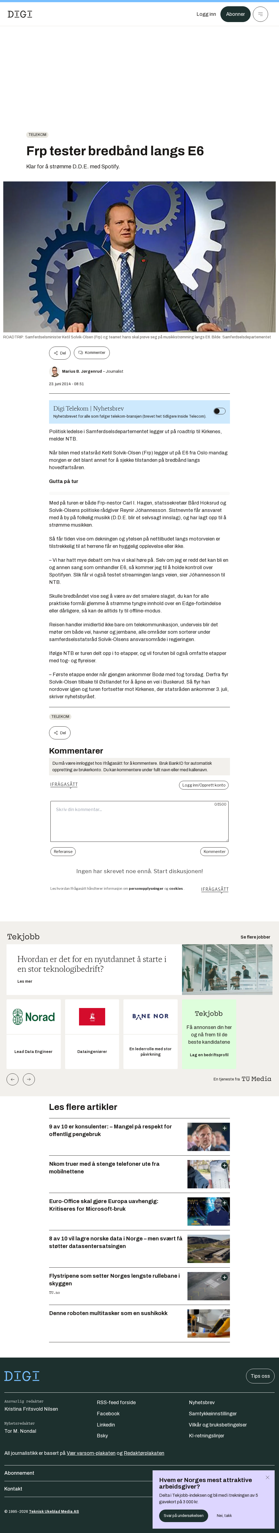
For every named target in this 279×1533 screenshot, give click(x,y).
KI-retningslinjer (206, 1435)
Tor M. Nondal (20, 1431)
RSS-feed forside (116, 1402)
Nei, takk (224, 1516)
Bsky (102, 1435)
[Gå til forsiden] (20, 14)
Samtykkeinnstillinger (213, 1413)
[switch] (220, 411)
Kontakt (13, 1489)
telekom (37, 135)
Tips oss (260, 1376)
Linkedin (106, 1425)
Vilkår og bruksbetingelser (218, 1425)
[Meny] (260, 14)
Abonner (235, 14)
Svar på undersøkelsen (184, 1516)
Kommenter (95, 353)
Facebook (108, 1413)
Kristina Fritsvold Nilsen (31, 1409)
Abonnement (19, 1473)
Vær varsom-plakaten (91, 1453)
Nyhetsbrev (202, 1402)
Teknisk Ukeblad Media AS (54, 1512)
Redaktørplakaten (144, 1453)
